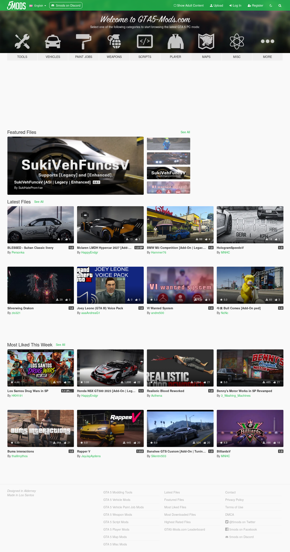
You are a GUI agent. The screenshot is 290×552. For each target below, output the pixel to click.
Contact (230, 492)
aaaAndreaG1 (90, 313)
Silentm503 (158, 456)
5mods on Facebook (242, 529)
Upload (218, 5)
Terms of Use (234, 507)
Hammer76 (158, 252)
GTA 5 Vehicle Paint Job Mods (123, 507)
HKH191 (17, 395)
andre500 (157, 313)
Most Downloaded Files (180, 514)
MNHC (225, 252)
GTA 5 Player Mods (116, 529)
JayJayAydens (91, 456)
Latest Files (172, 492)
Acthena (156, 395)
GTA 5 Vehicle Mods (116, 499)
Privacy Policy (234, 499)
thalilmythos (20, 456)
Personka (18, 252)
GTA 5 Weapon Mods (117, 514)
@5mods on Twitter (241, 522)
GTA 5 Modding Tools (117, 492)
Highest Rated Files (177, 522)
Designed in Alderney (21, 491)
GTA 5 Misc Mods (115, 544)
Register (257, 5)
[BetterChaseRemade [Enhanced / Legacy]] (168, 158)
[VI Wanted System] (168, 187)
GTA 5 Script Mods (115, 522)
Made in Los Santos (20, 495)
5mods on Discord (241, 537)
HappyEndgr (89, 252)
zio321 (16, 313)
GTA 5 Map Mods (115, 537)
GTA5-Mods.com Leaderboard (184, 529)
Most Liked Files (175, 507)
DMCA (229, 514)
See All (185, 132)
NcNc (224, 313)
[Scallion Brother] (168, 144)
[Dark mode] (270, 5)
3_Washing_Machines (236, 395)
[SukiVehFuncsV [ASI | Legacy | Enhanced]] (168, 173)
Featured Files (174, 499)
